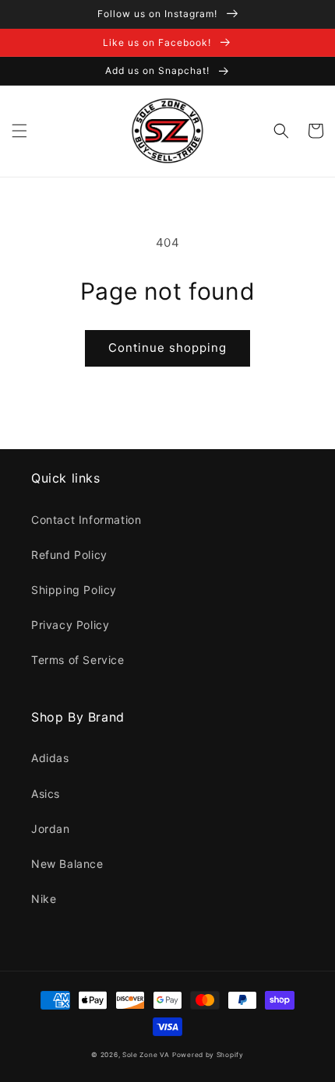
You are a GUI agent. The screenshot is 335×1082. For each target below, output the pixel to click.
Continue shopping (167, 347)
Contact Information (86, 519)
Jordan (50, 828)
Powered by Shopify (208, 1055)
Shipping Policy (74, 589)
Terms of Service (78, 659)
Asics (45, 793)
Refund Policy (69, 554)
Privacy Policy (70, 624)
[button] (19, 131)
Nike (43, 898)
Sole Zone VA (145, 1055)
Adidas (50, 757)
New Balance (67, 863)
